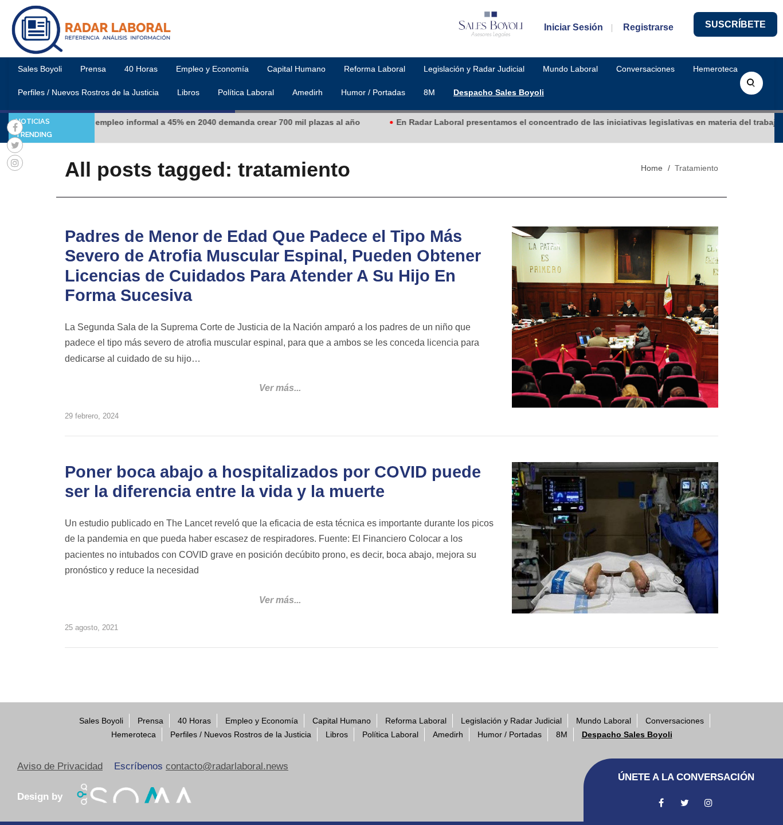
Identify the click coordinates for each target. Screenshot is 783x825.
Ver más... (280, 388)
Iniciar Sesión (573, 27)
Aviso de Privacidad (60, 766)
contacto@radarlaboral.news (227, 766)
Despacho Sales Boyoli (498, 92)
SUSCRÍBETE (735, 24)
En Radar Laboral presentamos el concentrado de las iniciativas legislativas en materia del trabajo (571, 122)
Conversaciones (645, 68)
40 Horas (141, 68)
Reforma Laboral (374, 68)
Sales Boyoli (40, 68)
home (652, 168)
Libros (188, 92)
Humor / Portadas (373, 92)
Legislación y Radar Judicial (474, 68)
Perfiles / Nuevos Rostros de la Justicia (88, 92)
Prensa (93, 68)
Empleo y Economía (212, 68)
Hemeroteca (715, 68)
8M (429, 92)
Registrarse (648, 27)
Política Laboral (246, 92)
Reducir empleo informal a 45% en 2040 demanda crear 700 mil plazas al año (194, 122)
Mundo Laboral (570, 68)
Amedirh (307, 92)
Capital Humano (296, 68)
